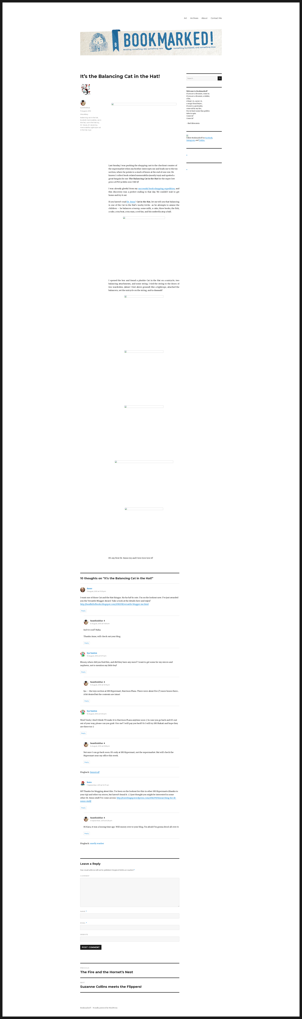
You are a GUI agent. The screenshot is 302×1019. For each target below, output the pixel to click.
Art (185, 18)
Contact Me (216, 18)
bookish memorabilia (88, 120)
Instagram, (190, 140)
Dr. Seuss (131, 202)
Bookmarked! (85, 1008)
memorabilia (85, 127)
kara (89, 782)
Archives (194, 18)
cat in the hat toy (92, 122)
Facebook (208, 138)
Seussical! (94, 772)
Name (83, 911)
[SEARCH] (220, 78)
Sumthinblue (85, 108)
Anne (89, 588)
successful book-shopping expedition (156, 188)
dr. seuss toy (92, 125)
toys (89, 130)
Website (84, 934)
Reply (83, 611)
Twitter (202, 140)
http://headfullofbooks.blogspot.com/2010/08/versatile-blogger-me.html (114, 604)
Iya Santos (92, 653)
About (204, 18)
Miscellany (84, 114)
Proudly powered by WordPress (105, 1008)
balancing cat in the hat (89, 117)
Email (83, 923)
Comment (84, 876)
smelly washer (97, 843)
